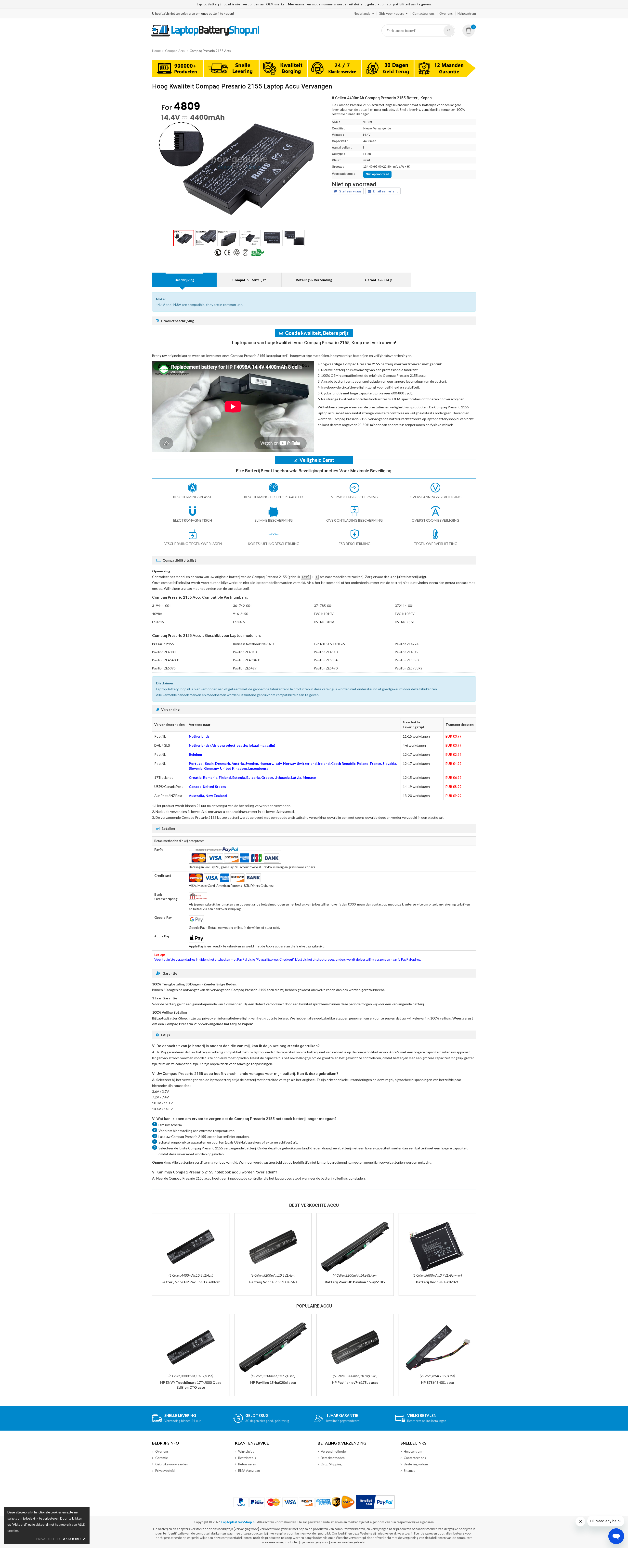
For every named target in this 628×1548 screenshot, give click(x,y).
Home (156, 51)
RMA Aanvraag (249, 1470)
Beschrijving (184, 280)
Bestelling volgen (416, 1464)
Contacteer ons (423, 13)
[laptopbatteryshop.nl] (205, 36)
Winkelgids (246, 1451)
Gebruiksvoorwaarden (171, 1464)
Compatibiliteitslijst (249, 280)
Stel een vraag (350, 191)
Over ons (446, 13)
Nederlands (362, 13)
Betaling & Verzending (314, 280)
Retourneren (247, 1464)
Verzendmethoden (334, 1451)
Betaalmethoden (333, 1458)
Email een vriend (385, 191)
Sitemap (410, 1470)
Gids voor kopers (391, 13)
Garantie (161, 1458)
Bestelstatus (247, 1458)
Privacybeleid (165, 1470)
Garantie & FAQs (378, 280)
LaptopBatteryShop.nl (238, 1522)
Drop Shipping (331, 1464)
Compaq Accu (175, 51)
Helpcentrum (467, 13)
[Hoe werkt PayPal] (375, 1502)
